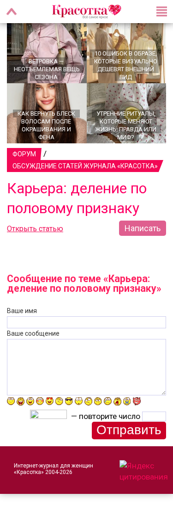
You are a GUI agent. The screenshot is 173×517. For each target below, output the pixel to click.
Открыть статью (35, 228)
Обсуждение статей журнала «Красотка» (85, 166)
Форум (24, 154)
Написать (143, 228)
